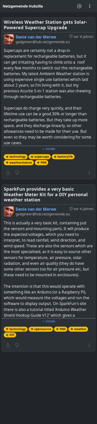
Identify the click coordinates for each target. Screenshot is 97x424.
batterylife (65, 156)
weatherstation (20, 162)
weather (80, 329)
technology (17, 156)
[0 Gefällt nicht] (17, 173)
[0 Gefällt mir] (8, 173)
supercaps (41, 156)
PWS (44, 162)
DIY (11, 335)
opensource (42, 329)
